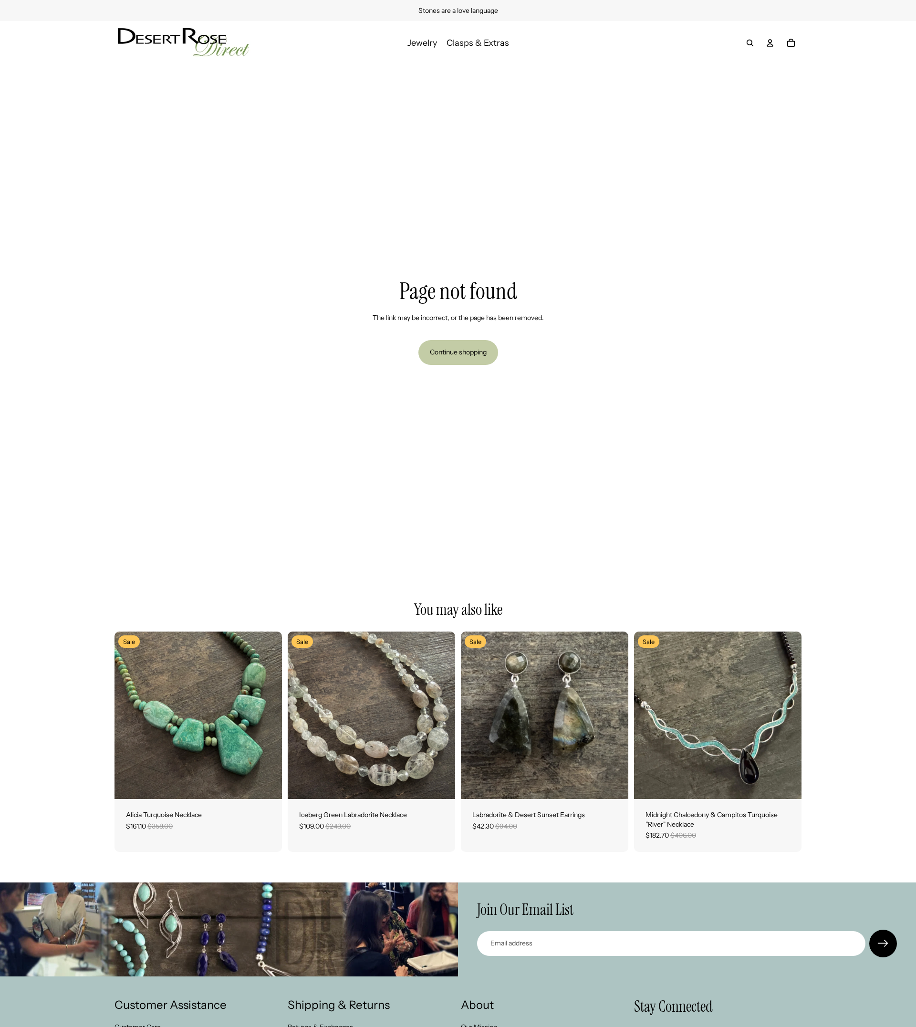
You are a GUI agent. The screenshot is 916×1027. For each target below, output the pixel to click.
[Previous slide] (128, 715)
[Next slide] (267, 715)
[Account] (770, 42)
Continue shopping (458, 352)
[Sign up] (883, 943)
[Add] (267, 784)
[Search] (749, 42)
